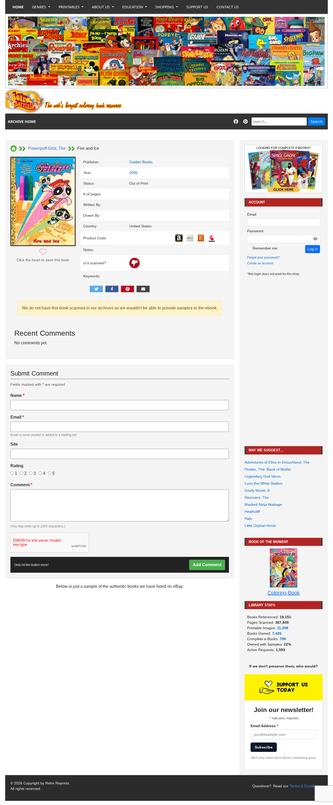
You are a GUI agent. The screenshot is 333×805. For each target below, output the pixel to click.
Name (17, 395)
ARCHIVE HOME (22, 121)
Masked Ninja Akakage (263, 504)
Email (17, 417)
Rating (16, 466)
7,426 (276, 633)
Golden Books (140, 162)
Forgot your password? (263, 257)
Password (255, 231)
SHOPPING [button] (165, 6)
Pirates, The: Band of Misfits (268, 469)
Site (14, 444)
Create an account (260, 263)
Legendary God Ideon (263, 476)
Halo (248, 518)
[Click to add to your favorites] (43, 252)
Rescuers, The (257, 497)
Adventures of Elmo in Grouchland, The (277, 462)
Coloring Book (283, 593)
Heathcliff (252, 511)
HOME (18, 6)
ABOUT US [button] (101, 6)
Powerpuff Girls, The (47, 148)
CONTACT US (227, 6)
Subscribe (264, 747)
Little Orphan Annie (260, 525)
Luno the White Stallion (264, 483)
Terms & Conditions (306, 786)
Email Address (264, 726)
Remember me (265, 248)
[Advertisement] (233, 101)
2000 (133, 173)
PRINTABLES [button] (70, 6)
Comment (21, 485)
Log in (313, 249)
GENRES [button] (39, 6)
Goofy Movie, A (257, 490)
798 (283, 639)
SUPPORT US (197, 6)
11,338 (282, 628)
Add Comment (207, 565)
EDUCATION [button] (133, 6)
